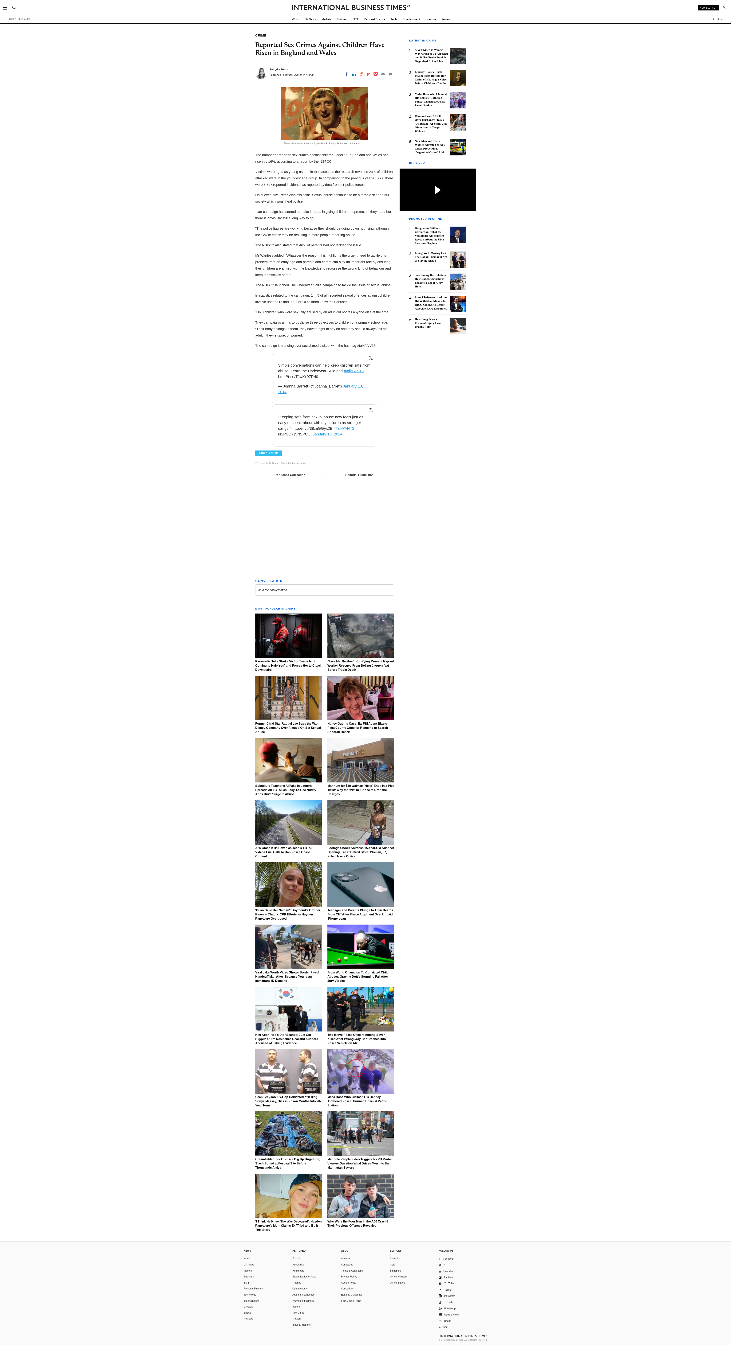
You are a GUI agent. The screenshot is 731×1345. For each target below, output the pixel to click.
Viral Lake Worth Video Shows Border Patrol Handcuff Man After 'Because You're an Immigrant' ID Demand (287, 976)
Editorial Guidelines (359, 475)
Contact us (347, 1264)
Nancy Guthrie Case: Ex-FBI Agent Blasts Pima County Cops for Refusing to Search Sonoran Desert (357, 728)
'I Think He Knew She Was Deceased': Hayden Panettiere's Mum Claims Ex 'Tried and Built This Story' (288, 1225)
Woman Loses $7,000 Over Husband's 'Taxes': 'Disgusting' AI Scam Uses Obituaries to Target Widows (431, 124)
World (295, 19)
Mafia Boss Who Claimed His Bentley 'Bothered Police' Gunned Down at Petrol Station (356, 1101)
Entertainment (411, 19)
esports (296, 1306)
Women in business (303, 1300)
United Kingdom (398, 1276)
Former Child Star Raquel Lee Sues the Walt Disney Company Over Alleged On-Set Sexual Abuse (288, 728)
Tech (394, 19)
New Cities (298, 1312)
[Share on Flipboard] (368, 74)
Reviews (447, 19)
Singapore (395, 1270)
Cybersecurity (300, 1288)
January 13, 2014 (327, 434)
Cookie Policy (348, 1282)
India (392, 1264)
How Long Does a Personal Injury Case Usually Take (428, 323)
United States (397, 1282)
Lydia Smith (280, 69)
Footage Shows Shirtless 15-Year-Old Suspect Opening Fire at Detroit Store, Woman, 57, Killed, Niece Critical (360, 852)
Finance (296, 1282)
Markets (326, 19)
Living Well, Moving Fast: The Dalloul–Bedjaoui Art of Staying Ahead (431, 257)
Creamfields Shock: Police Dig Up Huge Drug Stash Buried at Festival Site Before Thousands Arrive (288, 1163)
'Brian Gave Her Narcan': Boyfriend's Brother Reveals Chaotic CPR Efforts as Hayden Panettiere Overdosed (287, 914)
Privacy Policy (349, 1276)
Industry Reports (301, 1324)
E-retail (296, 1258)
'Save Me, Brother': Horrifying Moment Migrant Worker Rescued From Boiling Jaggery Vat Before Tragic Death (360, 665)
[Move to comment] (390, 74)
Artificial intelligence (303, 1294)
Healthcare (298, 1270)
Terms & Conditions (352, 1270)
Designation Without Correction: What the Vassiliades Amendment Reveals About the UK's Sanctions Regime (429, 236)
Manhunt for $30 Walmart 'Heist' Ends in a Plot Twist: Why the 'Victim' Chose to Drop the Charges (360, 790)
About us (346, 1258)
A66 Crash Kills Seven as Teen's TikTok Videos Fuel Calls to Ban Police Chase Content (283, 852)
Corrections (347, 1288)
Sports (247, 1312)
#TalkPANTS (344, 428)
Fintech (296, 1318)
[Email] (383, 74)
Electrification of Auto (304, 1276)
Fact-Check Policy (351, 1300)
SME (356, 19)
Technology (250, 1294)
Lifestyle (431, 19)
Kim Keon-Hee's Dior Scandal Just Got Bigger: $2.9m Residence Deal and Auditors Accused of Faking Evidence (286, 1039)
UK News (310, 19)
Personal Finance (374, 19)
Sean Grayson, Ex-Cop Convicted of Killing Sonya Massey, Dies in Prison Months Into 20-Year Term (288, 1101)
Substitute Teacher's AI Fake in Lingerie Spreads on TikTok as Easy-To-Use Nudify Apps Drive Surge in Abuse (285, 790)
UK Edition (716, 19)
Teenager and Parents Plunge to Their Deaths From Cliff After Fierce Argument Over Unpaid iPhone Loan (360, 914)
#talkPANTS (354, 371)
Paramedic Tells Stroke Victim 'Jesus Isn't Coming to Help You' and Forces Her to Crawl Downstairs (288, 665)
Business (342, 19)
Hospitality (298, 1264)
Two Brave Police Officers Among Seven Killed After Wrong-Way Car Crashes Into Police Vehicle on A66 (356, 1039)
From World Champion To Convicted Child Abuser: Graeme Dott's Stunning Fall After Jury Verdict (358, 976)
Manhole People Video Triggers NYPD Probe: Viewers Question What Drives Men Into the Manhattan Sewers (360, 1163)
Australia (395, 1258)
